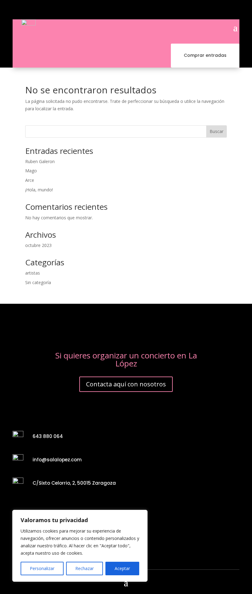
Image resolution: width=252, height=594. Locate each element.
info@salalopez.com (57, 459)
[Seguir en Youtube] (116, 10)
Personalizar (42, 568)
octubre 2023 (38, 245)
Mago (31, 171)
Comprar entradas (205, 55)
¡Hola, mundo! (39, 190)
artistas (32, 273)
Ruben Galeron (40, 161)
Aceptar (122, 568)
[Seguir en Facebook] (95, 10)
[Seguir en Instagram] (105, 10)
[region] (80, 546)
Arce (29, 180)
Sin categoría (38, 282)
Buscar (216, 131)
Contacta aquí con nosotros (126, 384)
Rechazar (84, 568)
